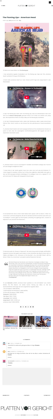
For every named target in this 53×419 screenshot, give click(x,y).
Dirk (8, 20)
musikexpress (12, 277)
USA (4, 14)
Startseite (26, 395)
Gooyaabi (36, 415)
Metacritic (10, 283)
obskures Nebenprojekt (15, 115)
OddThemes (23, 415)
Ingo (9, 351)
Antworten (10, 347)
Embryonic (6, 294)
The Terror (6, 296)
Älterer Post (47, 395)
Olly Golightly (11, 361)
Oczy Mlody (6, 298)
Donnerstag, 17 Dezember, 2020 (17, 351)
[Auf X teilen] (23, 307)
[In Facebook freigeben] (21, 307)
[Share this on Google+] (26, 307)
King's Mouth (6, 300)
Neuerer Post (6, 395)
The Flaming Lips (24, 70)
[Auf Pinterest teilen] (33, 307)
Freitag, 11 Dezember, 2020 (16, 343)
